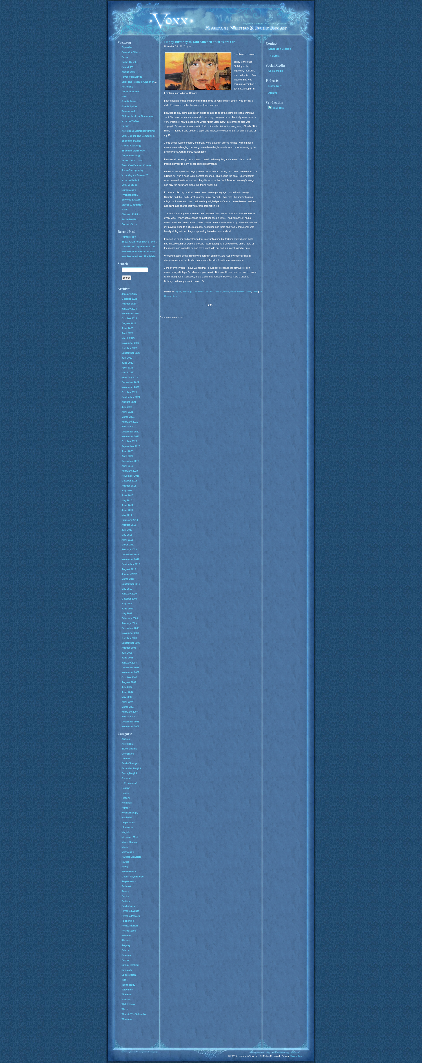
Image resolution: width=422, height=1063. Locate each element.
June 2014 (127, 510)
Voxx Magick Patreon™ (135, 175)
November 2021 (130, 387)
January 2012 (129, 574)
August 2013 (129, 524)
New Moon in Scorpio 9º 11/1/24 (140, 251)
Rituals (126, 940)
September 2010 (131, 584)
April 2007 (127, 701)
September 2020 (131, 446)
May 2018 (127, 500)
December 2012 (130, 554)
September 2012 (131, 564)
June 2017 (127, 505)
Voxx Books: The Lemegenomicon (141, 136)
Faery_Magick (129, 773)
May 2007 (127, 697)
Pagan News (129, 881)
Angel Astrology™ (132, 155)
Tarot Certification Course (136, 165)
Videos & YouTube (132, 204)
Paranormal (128, 111)
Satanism (127, 955)
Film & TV (127, 67)
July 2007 (127, 687)
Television (127, 989)
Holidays (127, 802)
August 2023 (129, 323)
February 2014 (130, 520)
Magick (126, 832)
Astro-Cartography (132, 170)
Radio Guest (129, 62)
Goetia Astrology (131, 145)
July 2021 (127, 407)
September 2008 (131, 643)
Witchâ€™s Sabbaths (134, 1014)
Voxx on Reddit (130, 180)
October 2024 (129, 298)
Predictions (128, 906)
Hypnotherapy (130, 194)
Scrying (126, 960)
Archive (272, 92)
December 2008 (130, 628)
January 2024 (129, 308)
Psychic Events (130, 911)
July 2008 (127, 652)
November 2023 (130, 313)
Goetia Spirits (129, 106)
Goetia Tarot (129, 101)
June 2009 (127, 608)
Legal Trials (128, 822)
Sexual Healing (130, 965)
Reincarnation (130, 925)
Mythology (128, 852)
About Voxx (128, 72)
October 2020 (129, 441)
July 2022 (127, 357)
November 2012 (130, 559)
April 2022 (127, 367)
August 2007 (129, 682)
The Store (274, 56)
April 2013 (127, 539)
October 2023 (129, 318)
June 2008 (127, 657)
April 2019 (127, 466)
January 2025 (129, 294)
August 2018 (129, 485)
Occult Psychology (133, 876)
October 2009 (129, 598)
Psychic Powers (131, 916)
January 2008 (129, 662)
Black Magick (129, 748)
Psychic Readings (132, 76)
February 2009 (130, 618)
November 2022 (130, 343)
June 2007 (127, 692)
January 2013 (129, 549)
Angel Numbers (131, 91)
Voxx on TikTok (130, 121)
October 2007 (129, 677)
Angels (177, 291)
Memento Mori (130, 837)
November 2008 (130, 633)
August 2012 (129, 569)
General (218, 291)
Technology (128, 984)
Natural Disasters (131, 856)
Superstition (129, 975)
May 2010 (127, 588)
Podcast (126, 886)
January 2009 (129, 623)
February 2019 (130, 470)
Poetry (240, 291)
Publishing (128, 920)
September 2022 (131, 353)
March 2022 (128, 372)
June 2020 (127, 451)
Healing (126, 788)
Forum (125, 126)
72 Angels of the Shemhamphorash (142, 116)
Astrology (187, 291)
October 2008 (129, 638)
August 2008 (129, 647)
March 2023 (128, 338)
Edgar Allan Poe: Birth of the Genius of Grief (147, 241)
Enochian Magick (131, 140)
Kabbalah (127, 817)
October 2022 (129, 348)
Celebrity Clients (131, 52)
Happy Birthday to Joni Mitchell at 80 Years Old (200, 41)
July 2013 (127, 530)
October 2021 (129, 392)
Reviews (126, 935)
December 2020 (130, 431)
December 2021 (130, 382)
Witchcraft (127, 1019)
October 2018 (129, 480)
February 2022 (130, 377)
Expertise (127, 47)
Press (125, 57)
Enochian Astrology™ (134, 150)
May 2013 (127, 534)
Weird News (128, 1004)
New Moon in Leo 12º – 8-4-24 (139, 256)
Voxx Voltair (296, 1056)
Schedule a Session (279, 48)
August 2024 (129, 303)
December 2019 (130, 461)
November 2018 (130, 475)
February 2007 (130, 711)
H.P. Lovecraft (130, 783)
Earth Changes (130, 763)
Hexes (125, 793)
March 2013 (128, 544)
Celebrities (198, 291)
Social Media (129, 219)
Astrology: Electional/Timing (138, 130)
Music (226, 291)
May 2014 (127, 515)
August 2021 (129, 402)
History (126, 798)
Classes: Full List (132, 214)
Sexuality (127, 970)
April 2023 (127, 333)
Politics (126, 901)
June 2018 (127, 495)
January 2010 (129, 593)
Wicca (125, 1009)
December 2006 (130, 721)
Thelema (126, 994)
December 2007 (130, 667)
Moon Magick (129, 842)
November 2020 (130, 436)
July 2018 (127, 490)
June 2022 (127, 362)
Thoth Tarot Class (132, 160)
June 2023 (127, 328)
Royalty (126, 945)
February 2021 (130, 421)
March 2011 (128, 579)
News (233, 291)
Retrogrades (129, 930)
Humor (125, 807)
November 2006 (130, 726)
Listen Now (275, 86)
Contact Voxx (129, 224)
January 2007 (129, 716)
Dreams (209, 291)
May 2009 (127, 613)
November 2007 (130, 672)
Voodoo (126, 999)
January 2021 (129, 426)
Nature (125, 862)
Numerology (129, 190)
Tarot (255, 291)
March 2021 (128, 417)
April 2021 (127, 411)
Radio (125, 209)
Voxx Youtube (129, 185)
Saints (125, 950)
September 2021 (131, 397)
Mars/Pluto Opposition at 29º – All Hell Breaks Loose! (152, 246)
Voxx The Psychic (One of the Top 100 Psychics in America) (156, 81)
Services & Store (131, 199)
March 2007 (128, 707)
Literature (127, 827)
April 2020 (127, 456)
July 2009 (127, 603)
